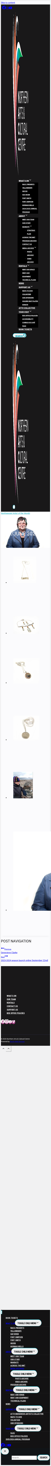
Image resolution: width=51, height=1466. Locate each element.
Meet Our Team (28, 219)
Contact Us (27, 244)
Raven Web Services (17, 1041)
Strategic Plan (31, 232)
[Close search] (5, 1451)
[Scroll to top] (3, 1049)
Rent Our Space (28, 269)
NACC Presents (28, 184)
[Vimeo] (13, 1022)
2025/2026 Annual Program (18, 1439)
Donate (25, 305)
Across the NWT (28, 237)
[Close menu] (1, 1312)
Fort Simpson (27, 202)
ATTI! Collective (27, 308)
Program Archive (29, 241)
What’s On (11, 996)
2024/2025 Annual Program (29, 210)
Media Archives (17, 1368)
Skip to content (8, 2)
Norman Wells (28, 205)
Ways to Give (27, 291)
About (8, 1352)
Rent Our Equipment (26, 274)
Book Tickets (25, 329)
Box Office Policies (30, 316)
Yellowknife (27, 188)
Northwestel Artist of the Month (15, 513)
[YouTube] (10, 8)
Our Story (26, 223)
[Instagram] (7, 8)
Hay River (26, 195)
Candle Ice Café (28, 322)
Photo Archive (30, 253)
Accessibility (27, 319)
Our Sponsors (28, 298)
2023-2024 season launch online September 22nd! (24, 959)
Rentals (11, 1002)
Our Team (11, 999)
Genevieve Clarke (9, 951)
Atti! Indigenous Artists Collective (26, 1414)
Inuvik (24, 191)
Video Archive (30, 260)
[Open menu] (14, 507)
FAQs (24, 326)
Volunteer (26, 294)
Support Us (12, 1009)
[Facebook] (4, 8)
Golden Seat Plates (30, 301)
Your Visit (10, 1429)
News (21, 283)
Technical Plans (29, 280)
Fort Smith (26, 198)
